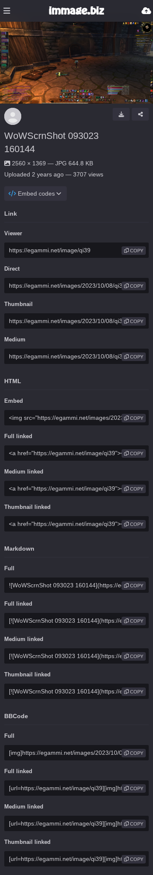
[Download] (121, 114)
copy (136, 250)
